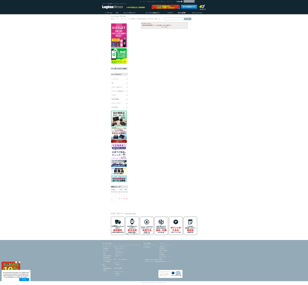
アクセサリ (117, 262)
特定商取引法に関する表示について (162, 261)
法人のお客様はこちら (153, 1)
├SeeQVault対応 (106, 257)
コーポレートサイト (189, 1)
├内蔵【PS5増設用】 (107, 268)
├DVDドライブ (118, 250)
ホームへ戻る (164, 27)
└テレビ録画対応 (106, 261)
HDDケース (157, 18)
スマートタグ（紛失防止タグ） (118, 91)
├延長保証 (117, 273)
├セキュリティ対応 (107, 259)
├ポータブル (105, 250)
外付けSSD (150, 18)
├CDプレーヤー (118, 253)
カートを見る (163, 256)
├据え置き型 (105, 248)
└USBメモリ (117, 264)
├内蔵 (104, 253)
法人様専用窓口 (147, 246)
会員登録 (162, 254)
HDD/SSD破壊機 (115, 99)
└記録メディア (118, 255)
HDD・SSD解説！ (164, 250)
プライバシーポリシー (149, 261)
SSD (104, 264)
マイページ (170, 1)
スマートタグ (123, 18)
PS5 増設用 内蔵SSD (142, 18)
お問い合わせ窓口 (153, 259)
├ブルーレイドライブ (119, 248)
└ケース (104, 271)
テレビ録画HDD (131, 18)
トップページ (144, 1)
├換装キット (105, 270)
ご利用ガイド (163, 1)
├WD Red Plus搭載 (107, 255)
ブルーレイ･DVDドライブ (120, 246)
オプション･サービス (119, 271)
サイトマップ (163, 257)
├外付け (104, 266)
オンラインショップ (200, 1)
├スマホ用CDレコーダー (120, 252)
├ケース (104, 252)
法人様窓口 (160, 259)
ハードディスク (106, 246)
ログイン (162, 252)
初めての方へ (163, 246)
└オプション (117, 275)
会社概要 (147, 259)
